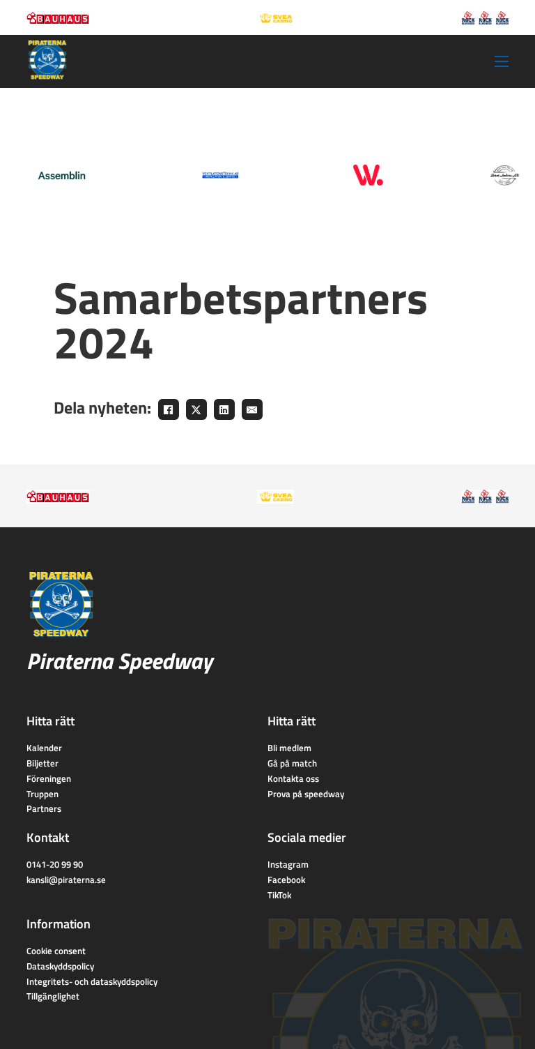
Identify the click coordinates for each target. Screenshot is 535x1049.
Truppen (42, 794)
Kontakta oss (293, 778)
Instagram (288, 864)
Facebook (286, 879)
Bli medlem (289, 748)
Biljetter (42, 763)
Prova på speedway (306, 794)
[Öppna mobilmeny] (502, 61)
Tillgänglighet (52, 996)
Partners (43, 808)
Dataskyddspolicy (60, 966)
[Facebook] (168, 409)
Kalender (44, 748)
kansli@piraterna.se (66, 879)
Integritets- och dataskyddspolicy (91, 981)
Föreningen (48, 778)
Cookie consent (56, 951)
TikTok (279, 895)
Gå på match (292, 763)
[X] (196, 409)
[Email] (252, 409)
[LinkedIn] (224, 409)
